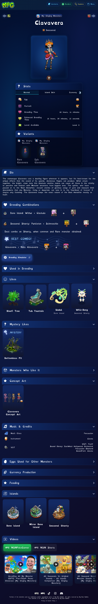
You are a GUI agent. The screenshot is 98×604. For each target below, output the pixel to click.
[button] (49, 172)
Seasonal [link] (51, 30)
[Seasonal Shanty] (5, 223)
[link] (4, 16)
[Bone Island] (5, 213)
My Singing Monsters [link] (27, 142)
